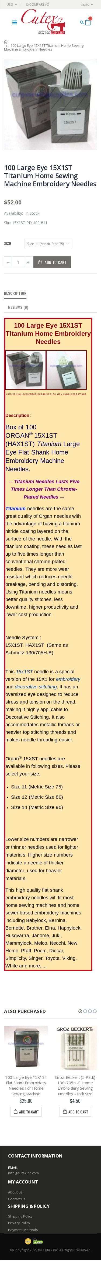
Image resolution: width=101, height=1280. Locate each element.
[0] (87, 23)
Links (85, 5)
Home (6, 42)
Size (7, 243)
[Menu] (14, 22)
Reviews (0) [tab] (18, 307)
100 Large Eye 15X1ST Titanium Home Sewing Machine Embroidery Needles (50, 175)
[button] (80, 1011)
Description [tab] (15, 293)
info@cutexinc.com (23, 1172)
